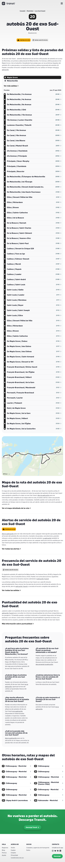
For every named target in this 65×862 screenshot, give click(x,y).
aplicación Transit (43, 579)
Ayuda (4, 855)
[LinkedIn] (60, 851)
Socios (28, 844)
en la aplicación (17, 711)
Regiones (5, 847)
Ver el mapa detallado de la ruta (15, 508)
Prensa (4, 853)
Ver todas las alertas (10, 549)
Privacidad (14, 855)
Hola (4, 844)
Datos (28, 850)
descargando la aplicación (44, 664)
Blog (3, 850)
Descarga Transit (31, 827)
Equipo (13, 850)
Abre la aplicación (43, 495)
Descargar (57, 856)
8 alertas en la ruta (25, 40)
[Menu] (61, 3)
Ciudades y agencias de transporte (37, 847)
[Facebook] (58, 851)
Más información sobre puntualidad (17, 624)
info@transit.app (57, 847)
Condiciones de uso (17, 858)
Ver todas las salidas (10, 590)
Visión (13, 847)
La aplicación (47, 538)
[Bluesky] (55, 850)
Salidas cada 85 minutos (41, 40)
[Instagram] (53, 851)
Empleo (13, 853)
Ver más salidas (10, 86)
